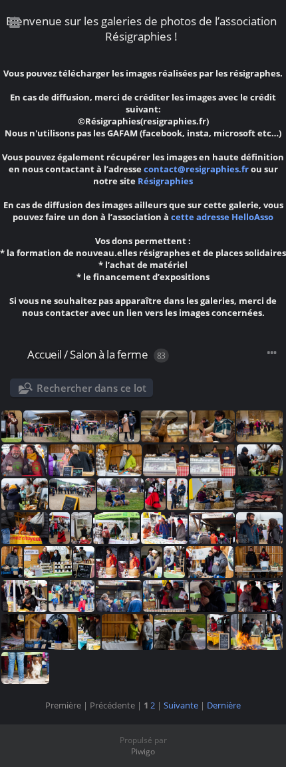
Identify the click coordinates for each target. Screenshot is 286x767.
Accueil (44, 354)
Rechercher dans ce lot (91, 387)
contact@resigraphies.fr (197, 169)
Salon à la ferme (109, 354)
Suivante (181, 705)
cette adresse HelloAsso (222, 217)
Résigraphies (165, 181)
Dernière (224, 705)
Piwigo (143, 751)
